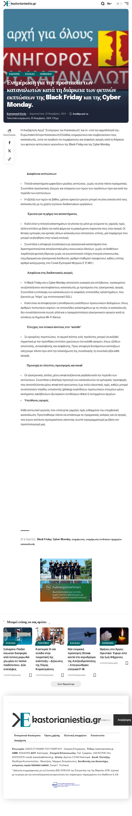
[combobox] (92, 720)
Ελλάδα (30, 74)
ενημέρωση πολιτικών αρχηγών (103, 539)
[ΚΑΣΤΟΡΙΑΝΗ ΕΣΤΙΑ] (20, 3)
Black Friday (44, 539)
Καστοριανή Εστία (16, 113)
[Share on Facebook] (9, 142)
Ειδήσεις (14, 74)
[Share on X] (9, 151)
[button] (102, 3)
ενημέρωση (78, 539)
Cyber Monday (61, 539)
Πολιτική (43, 643)
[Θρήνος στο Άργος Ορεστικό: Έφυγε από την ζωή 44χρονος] (114, 636)
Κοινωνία (46, 74)
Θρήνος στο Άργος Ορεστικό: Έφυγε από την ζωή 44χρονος (113, 653)
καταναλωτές (28, 544)
